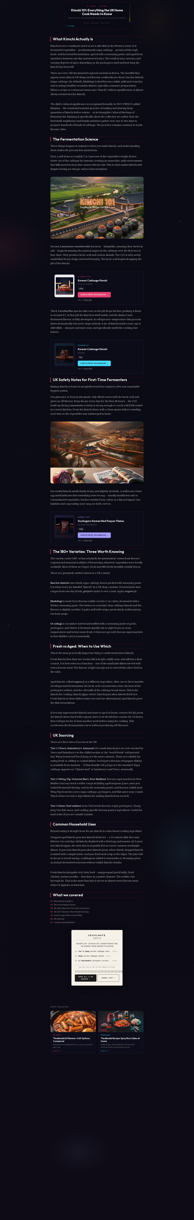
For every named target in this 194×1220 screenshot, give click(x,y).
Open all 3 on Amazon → (85, 978)
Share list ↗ (108, 978)
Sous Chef (88, 368)
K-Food (71, 26)
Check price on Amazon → (94, 295)
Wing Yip (88, 300)
